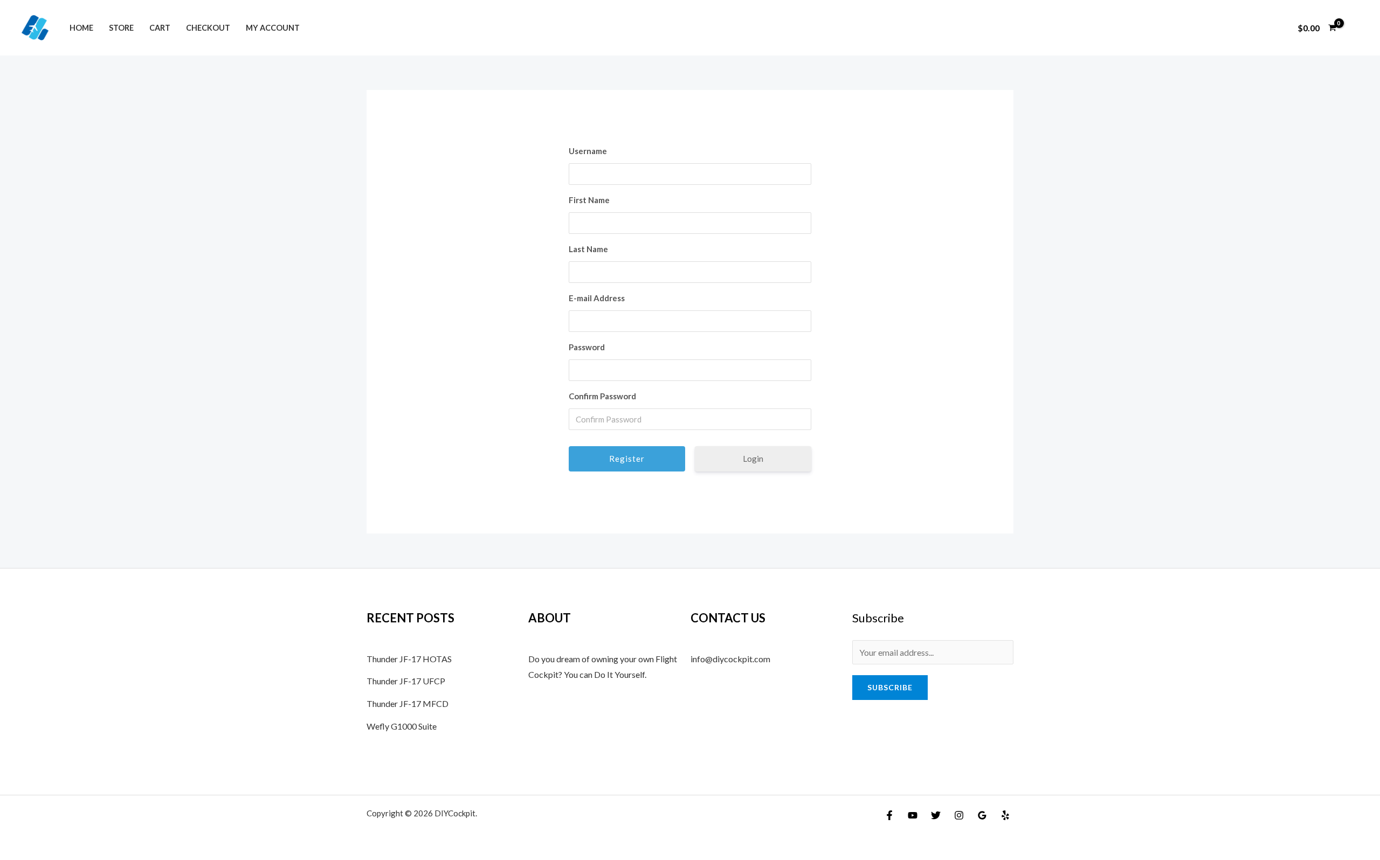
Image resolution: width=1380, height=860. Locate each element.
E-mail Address (597, 298)
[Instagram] (959, 815)
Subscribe (890, 687)
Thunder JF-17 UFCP (406, 681)
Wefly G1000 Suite (402, 726)
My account (273, 27)
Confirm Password (602, 396)
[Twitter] (936, 815)
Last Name (588, 249)
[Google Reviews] (982, 815)
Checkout (208, 27)
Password (587, 347)
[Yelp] (1005, 815)
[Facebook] (889, 815)
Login (753, 458)
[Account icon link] (1356, 28)
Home (81, 27)
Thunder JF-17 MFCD (407, 703)
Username (588, 151)
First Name (589, 200)
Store (121, 27)
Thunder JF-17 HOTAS (409, 659)
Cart (159, 27)
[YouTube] (912, 815)
